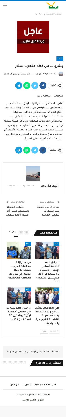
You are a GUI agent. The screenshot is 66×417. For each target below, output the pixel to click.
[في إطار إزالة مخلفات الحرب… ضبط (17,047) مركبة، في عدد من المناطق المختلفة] (19, 250)
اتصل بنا (26, 385)
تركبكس (31, 352)
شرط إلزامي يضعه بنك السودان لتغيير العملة (48, 211)
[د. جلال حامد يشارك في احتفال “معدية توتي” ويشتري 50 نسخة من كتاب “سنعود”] (19, 295)
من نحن (14, 385)
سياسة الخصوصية (45, 385)
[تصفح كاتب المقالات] (33, 173)
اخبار (60, 58)
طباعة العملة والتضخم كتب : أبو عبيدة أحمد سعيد (18, 211)
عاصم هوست (29, 400)
